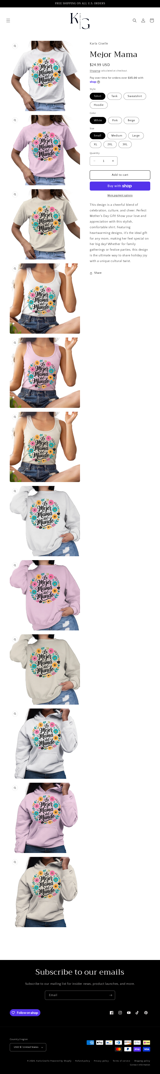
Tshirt (97, 96)
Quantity (95, 153)
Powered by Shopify (61, 1061)
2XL (110, 144)
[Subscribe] (110, 995)
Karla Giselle (43, 1061)
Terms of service (121, 1061)
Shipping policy (142, 1061)
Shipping (95, 71)
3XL (125, 144)
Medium (116, 135)
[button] (8, 20)
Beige (131, 120)
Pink (115, 120)
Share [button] (98, 273)
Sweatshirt (135, 96)
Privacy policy (101, 1061)
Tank (114, 96)
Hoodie (99, 105)
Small (97, 135)
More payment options (120, 195)
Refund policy (82, 1061)
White (98, 120)
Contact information (140, 1065)
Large (136, 135)
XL (95, 144)
